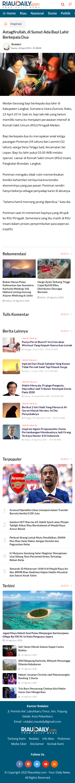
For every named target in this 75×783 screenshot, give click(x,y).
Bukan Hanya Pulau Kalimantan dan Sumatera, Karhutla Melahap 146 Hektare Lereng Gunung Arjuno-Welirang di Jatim (18, 288)
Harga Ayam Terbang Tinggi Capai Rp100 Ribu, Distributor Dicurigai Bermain (54, 287)
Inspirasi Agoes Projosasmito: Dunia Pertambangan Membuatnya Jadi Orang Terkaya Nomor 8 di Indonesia (46, 432)
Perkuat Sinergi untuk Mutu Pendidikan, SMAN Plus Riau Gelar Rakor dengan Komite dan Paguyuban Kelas (37, 541)
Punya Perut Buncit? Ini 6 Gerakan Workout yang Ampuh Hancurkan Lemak (47, 343)
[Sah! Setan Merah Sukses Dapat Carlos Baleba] (10, 651)
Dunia (52, 13)
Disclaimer (37, 744)
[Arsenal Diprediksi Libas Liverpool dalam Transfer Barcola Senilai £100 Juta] (37, 483)
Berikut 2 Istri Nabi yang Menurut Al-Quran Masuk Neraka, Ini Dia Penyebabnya (45, 410)
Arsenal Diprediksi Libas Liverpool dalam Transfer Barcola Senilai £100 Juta (39, 511)
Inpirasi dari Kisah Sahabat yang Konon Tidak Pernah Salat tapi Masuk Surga (46, 365)
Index (65, 253)
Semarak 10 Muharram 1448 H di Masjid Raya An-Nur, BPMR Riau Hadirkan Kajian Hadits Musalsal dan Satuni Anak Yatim (39, 572)
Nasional (37, 13)
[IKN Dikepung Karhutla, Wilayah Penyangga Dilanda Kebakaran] (10, 664)
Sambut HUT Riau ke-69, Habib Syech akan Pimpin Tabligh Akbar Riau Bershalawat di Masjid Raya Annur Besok (39, 525)
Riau (23, 13)
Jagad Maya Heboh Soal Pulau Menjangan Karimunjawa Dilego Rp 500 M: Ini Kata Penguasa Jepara (36, 634)
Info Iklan (48, 739)
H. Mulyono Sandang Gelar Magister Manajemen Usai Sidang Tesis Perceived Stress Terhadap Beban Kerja (38, 556)
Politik (65, 13)
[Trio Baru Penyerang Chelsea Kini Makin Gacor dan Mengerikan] (10, 692)
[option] (20, 282)
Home (11, 13)
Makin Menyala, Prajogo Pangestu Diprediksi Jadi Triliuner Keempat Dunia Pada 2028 (46, 389)
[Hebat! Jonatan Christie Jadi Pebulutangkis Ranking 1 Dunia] (10, 678)
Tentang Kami (17, 739)
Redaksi (16, 44)
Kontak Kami (55, 744)
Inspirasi (16, 24)
